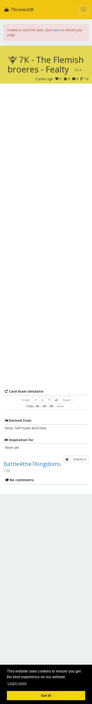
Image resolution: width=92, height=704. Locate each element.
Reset (66, 400)
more (60, 406)
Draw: (26, 400)
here (56, 30)
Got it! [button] (46, 695)
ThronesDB (21, 9)
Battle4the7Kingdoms (32, 464)
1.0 (76, 70)
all (56, 400)
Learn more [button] (17, 683)
